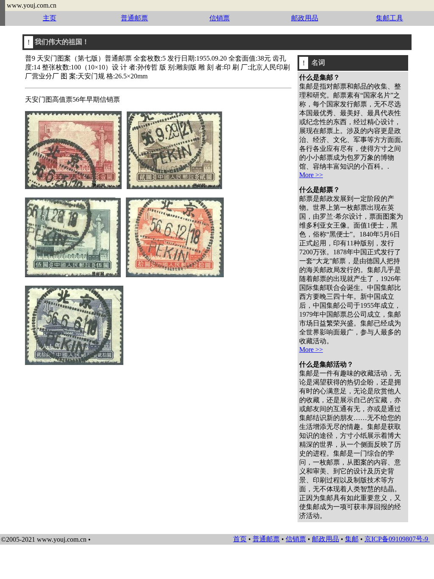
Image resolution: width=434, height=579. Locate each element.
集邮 (352, 539)
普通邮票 (134, 18)
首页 (240, 539)
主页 (49, 18)
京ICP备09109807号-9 (397, 539)
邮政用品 (304, 18)
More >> (311, 174)
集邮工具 (389, 18)
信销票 (219, 18)
